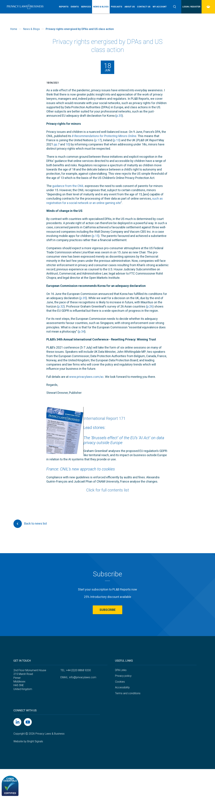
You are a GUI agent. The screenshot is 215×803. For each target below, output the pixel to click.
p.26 (150, 306)
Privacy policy (123, 675)
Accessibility (122, 687)
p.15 (95, 236)
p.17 (98, 140)
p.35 (119, 115)
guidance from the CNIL (68, 186)
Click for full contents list (107, 490)
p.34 (81, 331)
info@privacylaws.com (82, 677)
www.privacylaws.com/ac (86, 376)
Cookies (120, 681)
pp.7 (56, 144)
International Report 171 (104, 418)
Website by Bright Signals (28, 741)
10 (67, 144)
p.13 (116, 140)
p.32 (61, 306)
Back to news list (35, 523)
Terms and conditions (127, 693)
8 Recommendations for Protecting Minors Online (104, 136)
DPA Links (120, 670)
